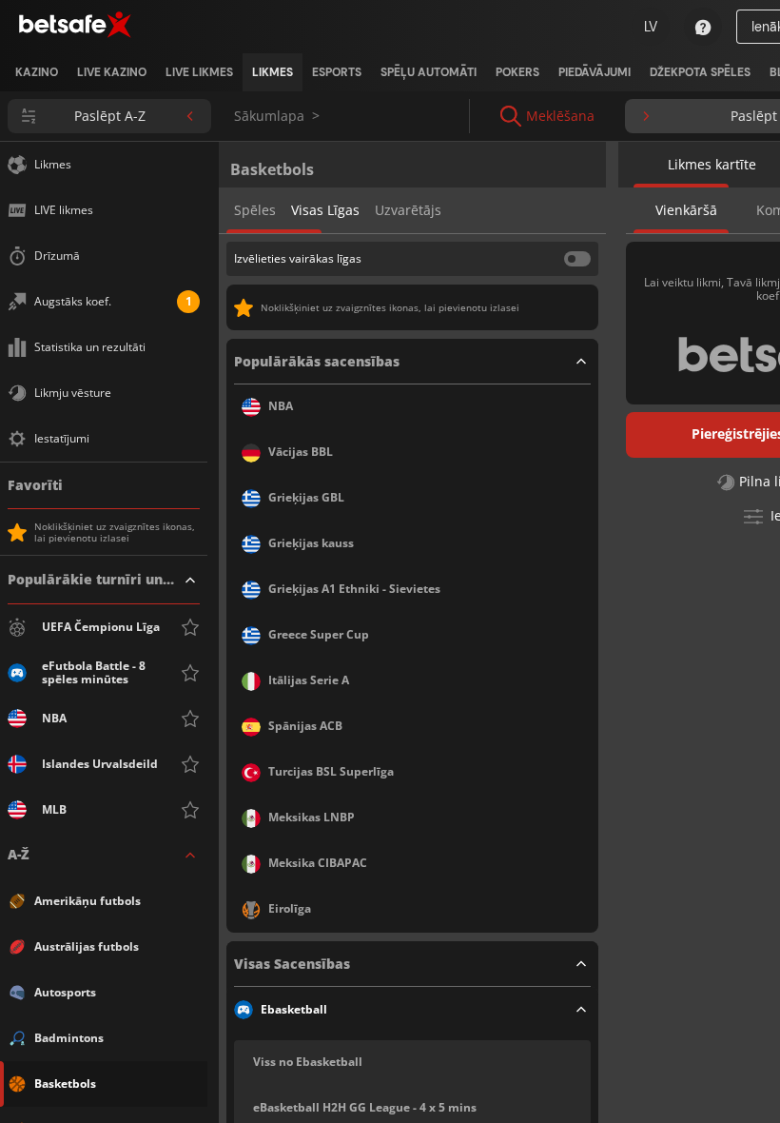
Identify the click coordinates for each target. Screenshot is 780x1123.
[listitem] (37, 72)
